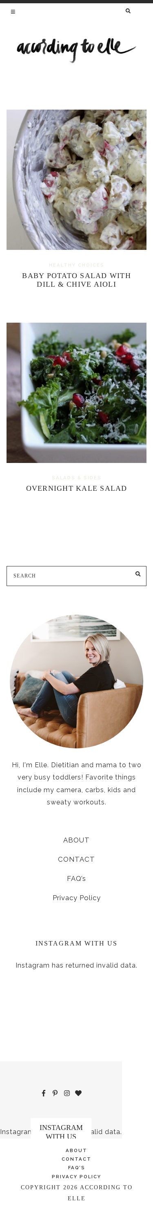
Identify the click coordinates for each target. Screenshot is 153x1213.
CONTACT (76, 859)
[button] (13, 11)
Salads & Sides (77, 478)
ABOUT (76, 840)
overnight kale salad (76, 488)
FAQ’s (76, 878)
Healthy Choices (76, 265)
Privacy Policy (77, 898)
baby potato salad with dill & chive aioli (76, 280)
